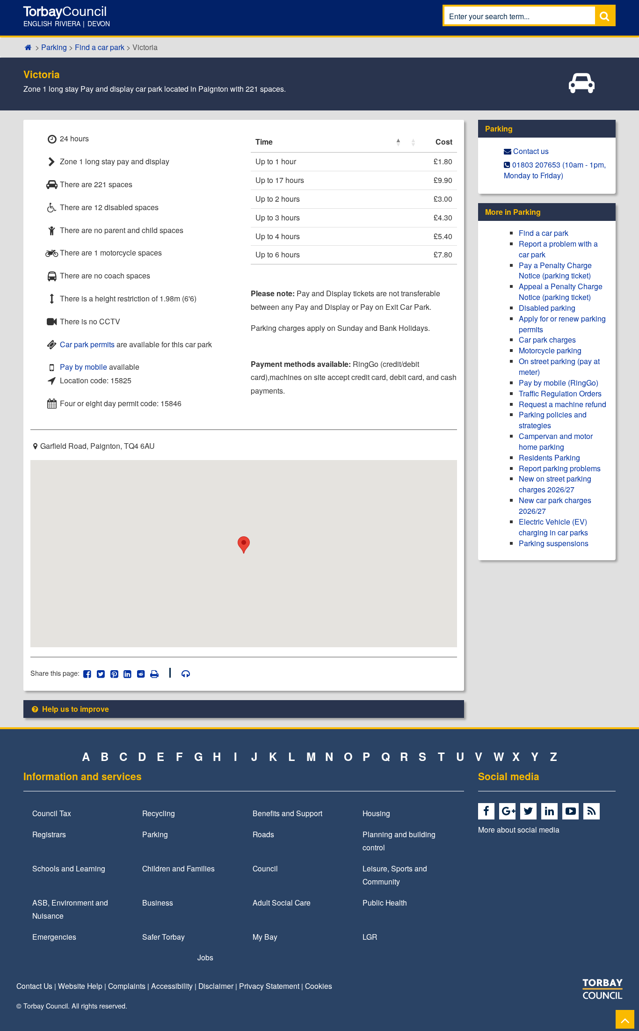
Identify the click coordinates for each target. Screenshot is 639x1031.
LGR (370, 936)
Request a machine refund (562, 404)
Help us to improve (74, 708)
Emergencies (54, 936)
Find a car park (99, 47)
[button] (398, 142)
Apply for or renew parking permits (562, 324)
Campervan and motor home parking (556, 441)
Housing (376, 813)
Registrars (49, 834)
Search (604, 15)
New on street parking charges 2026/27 (555, 484)
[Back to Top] (625, 1019)
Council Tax (51, 813)
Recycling (158, 813)
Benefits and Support (287, 813)
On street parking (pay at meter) (559, 366)
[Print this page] (159, 673)
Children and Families (178, 868)
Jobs (205, 957)
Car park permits (87, 344)
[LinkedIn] (550, 811)
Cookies (318, 985)
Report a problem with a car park (558, 249)
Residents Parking (549, 457)
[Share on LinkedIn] (127, 673)
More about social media (518, 829)
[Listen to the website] (181, 673)
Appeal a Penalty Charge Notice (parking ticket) (561, 291)
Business (157, 902)
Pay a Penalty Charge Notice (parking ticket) (555, 270)
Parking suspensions (553, 543)
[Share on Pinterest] (114, 673)
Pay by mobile (83, 366)
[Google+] (508, 811)
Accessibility (172, 985)
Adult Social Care (282, 902)
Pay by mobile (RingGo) (558, 382)
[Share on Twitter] (101, 673)
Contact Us (34, 985)
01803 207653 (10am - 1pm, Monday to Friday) (555, 170)
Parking (54, 47)
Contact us (531, 151)
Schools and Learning (68, 868)
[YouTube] (571, 811)
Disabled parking (547, 307)
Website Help (80, 985)
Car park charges (547, 339)
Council (265, 868)
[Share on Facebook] (87, 673)
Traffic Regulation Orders (560, 393)
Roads (263, 834)
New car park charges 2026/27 (555, 505)
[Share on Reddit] (141, 673)
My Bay (265, 936)
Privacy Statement (269, 985)
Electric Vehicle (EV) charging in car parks (553, 527)
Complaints (126, 985)
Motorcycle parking (550, 350)
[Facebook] (487, 811)
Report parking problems (560, 468)
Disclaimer (215, 985)
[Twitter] (529, 811)
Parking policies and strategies (553, 420)
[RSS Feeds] (593, 811)
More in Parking (513, 211)
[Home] (28, 47)
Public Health (385, 902)
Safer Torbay (163, 936)
